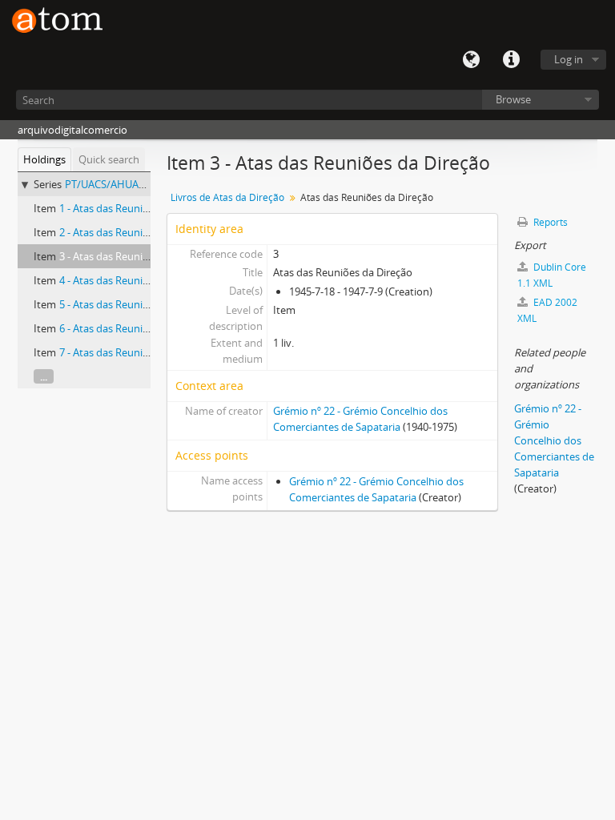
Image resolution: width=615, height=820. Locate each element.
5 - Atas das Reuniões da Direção (135, 304)
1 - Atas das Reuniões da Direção (135, 208)
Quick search (108, 159)
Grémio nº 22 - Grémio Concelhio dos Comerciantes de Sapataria (554, 440)
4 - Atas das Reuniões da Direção (135, 280)
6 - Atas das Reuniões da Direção (135, 328)
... (43, 376)
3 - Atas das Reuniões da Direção (135, 256)
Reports (549, 222)
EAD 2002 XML (547, 310)
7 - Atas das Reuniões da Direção (135, 352)
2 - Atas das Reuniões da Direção (135, 232)
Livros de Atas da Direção (227, 197)
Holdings (44, 159)
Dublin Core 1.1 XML (551, 275)
